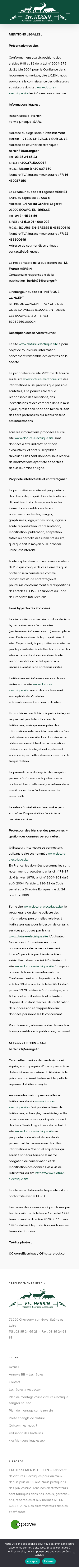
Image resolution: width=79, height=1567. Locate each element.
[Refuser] (74, 1553)
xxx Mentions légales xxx (27, 1441)
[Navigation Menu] (68, 12)
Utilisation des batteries (26, 1433)
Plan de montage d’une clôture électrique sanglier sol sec (38, 1400)
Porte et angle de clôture (27, 1418)
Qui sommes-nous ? (23, 1426)
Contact (14, 1382)
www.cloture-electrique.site (38, 344)
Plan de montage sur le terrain (31, 1410)
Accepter (32, 1561)
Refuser (49, 1561)
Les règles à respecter (25, 1389)
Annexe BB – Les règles (26, 1374)
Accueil (14, 1367)
